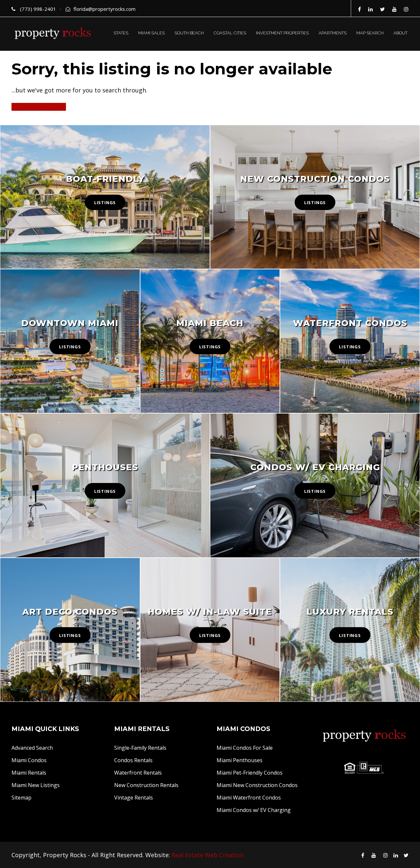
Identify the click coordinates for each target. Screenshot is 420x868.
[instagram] (406, 9)
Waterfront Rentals (138, 772)
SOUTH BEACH (189, 32)
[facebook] (359, 9)
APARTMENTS (332, 32)
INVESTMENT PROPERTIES (282, 32)
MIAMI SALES (151, 32)
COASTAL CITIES (230, 32)
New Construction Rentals (146, 785)
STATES (121, 32)
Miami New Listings (35, 785)
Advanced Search (32, 747)
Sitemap (21, 797)
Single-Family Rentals (140, 747)
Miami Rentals (28, 772)
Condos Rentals (133, 760)
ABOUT (400, 32)
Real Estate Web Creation (207, 855)
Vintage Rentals (133, 797)
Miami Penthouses (239, 760)
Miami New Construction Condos (257, 785)
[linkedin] (370, 9)
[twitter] (382, 9)
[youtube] (394, 9)
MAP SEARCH (370, 32)
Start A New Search (38, 107)
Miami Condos (29, 760)
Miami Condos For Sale (245, 747)
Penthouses (105, 467)
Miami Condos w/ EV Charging (254, 810)
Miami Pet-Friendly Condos (250, 772)
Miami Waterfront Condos (249, 797)
